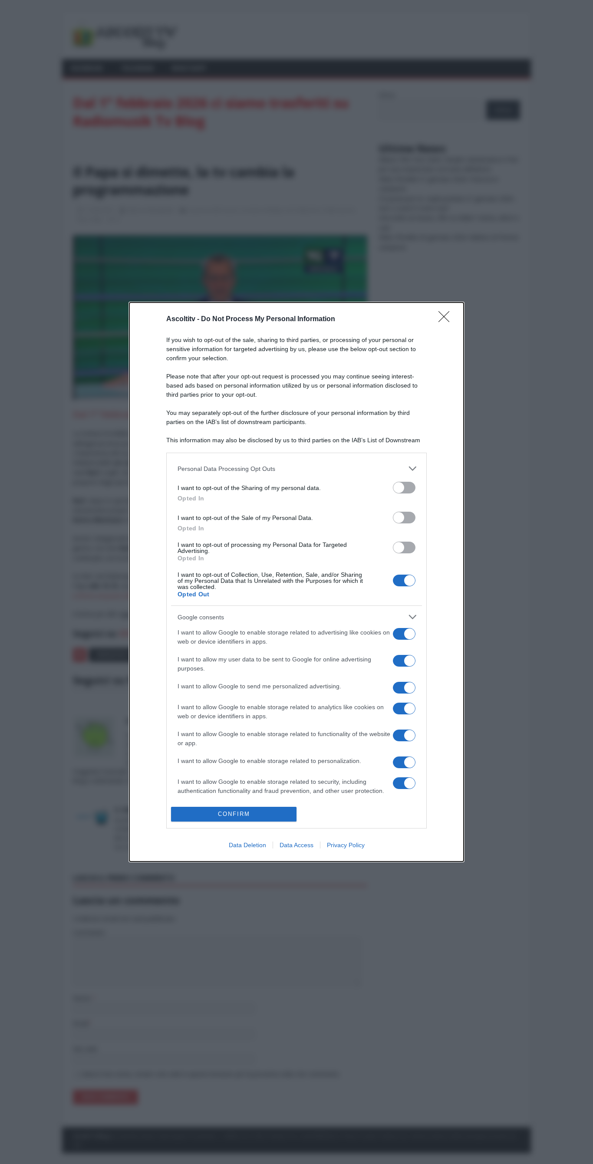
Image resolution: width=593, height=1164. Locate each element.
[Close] (446, 319)
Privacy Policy (346, 845)
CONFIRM (234, 814)
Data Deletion (247, 845)
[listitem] (296, 468)
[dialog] (296, 582)
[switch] (404, 487)
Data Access (296, 845)
